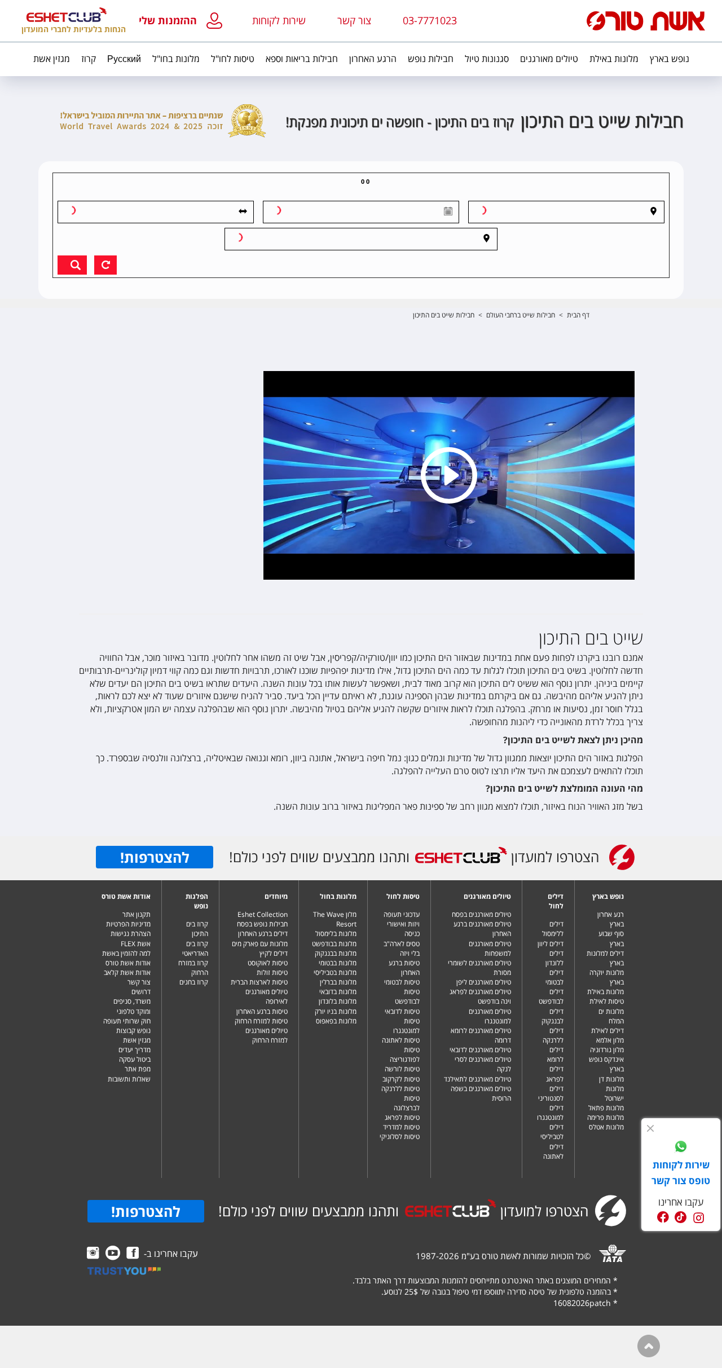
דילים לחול (555, 901)
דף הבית (578, 315)
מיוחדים (276, 896)
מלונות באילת (605, 991)
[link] (680, 1148)
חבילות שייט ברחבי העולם (520, 315)
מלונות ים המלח (611, 1016)
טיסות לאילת (606, 1001)
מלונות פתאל (606, 1108)
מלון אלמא (610, 1040)
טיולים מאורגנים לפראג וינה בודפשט (480, 996)
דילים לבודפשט (551, 996)
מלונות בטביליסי (335, 972)
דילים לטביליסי (551, 1131)
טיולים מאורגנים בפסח (481, 914)
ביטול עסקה (135, 1059)
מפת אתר (138, 1069)
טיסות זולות (272, 972)
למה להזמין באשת (126, 953)
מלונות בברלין (338, 982)
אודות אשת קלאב (127, 972)
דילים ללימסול (552, 928)
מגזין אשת (137, 1040)
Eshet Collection (262, 914)
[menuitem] (669, 59)
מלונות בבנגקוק (335, 953)
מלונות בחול (338, 896)
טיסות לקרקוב (401, 1079)
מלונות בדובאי (337, 991)
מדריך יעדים (134, 1049)
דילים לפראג (554, 1073)
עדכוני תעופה (402, 914)
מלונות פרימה (605, 1117)
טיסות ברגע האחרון (404, 967)
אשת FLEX (136, 943)
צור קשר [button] (354, 20)
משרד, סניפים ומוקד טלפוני (132, 1006)
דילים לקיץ (273, 953)
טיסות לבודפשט (407, 996)
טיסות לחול (403, 896)
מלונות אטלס (606, 1127)
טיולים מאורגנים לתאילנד (477, 1079)
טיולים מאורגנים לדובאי (480, 1049)
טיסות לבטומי (402, 982)
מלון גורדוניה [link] (607, 1049)
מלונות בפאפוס (336, 1021)
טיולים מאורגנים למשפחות (490, 948)
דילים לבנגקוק (552, 1016)
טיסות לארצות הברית (259, 982)
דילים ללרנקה (553, 1035)
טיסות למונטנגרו (406, 1025)
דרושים (141, 991)
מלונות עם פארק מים (260, 943)
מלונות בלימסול (335, 933)
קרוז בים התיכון (197, 928)
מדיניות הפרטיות (128, 924)
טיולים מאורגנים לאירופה (266, 996)
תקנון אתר (136, 914)
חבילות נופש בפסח (262, 924)
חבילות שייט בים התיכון (443, 315)
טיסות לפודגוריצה (405, 1054)
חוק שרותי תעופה (127, 1021)
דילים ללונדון (554, 958)
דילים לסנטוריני (550, 1093)
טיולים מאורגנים (487, 896)
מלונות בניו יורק (335, 1011)
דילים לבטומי (554, 977)
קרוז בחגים (193, 982)
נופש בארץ (608, 896)
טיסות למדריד (401, 1127)
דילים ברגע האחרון (263, 933)
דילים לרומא (555, 1054)
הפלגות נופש (197, 901)
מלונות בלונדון (337, 1001)
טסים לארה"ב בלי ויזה (402, 948)
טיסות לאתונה (401, 1040)
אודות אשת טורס (126, 896)
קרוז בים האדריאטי (195, 948)
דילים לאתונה (553, 1151)
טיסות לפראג (402, 1117)
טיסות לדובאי (402, 1011)
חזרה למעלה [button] (648, 1346)
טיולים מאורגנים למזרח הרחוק (266, 1035)
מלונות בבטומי (337, 963)
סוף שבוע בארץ (611, 938)
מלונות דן (611, 1079)
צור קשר (139, 982)
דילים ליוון (550, 943)
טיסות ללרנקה (400, 1088)
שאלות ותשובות (129, 1079)
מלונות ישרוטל (614, 1093)
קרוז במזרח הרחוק (193, 967)
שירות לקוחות (279, 20)
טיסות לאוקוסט (268, 963)
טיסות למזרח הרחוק (261, 1021)
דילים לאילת (607, 1030)
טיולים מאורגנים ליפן (483, 982)
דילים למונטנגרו (550, 1112)
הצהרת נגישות (131, 933)
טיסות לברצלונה (407, 1103)
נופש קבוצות (133, 1030)
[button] (183, 21)
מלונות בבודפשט (334, 943)
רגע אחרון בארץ (610, 919)
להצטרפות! (155, 857)
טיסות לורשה (402, 1069)
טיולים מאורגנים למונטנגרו (490, 1016)
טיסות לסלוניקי (400, 1136)
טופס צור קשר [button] (680, 1180)
